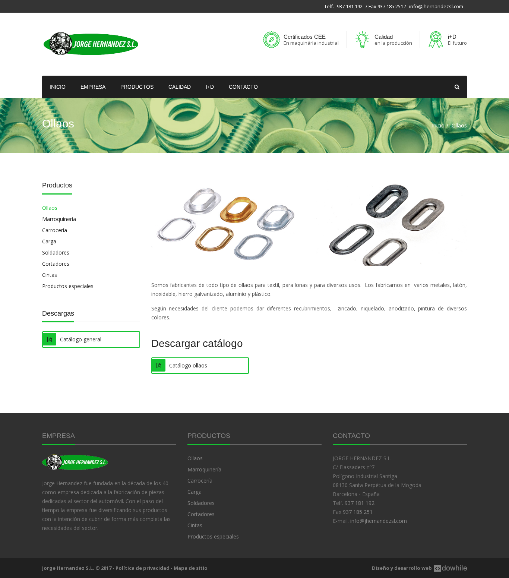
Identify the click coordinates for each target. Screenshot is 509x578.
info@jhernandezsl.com (436, 6)
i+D (210, 87)
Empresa (92, 87)
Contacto (243, 87)
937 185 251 (358, 511)
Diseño (380, 568)
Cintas (49, 274)
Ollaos (49, 207)
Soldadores (55, 252)
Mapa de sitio (191, 568)
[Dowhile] (449, 567)
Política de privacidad (143, 568)
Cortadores (55, 263)
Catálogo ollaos (188, 365)
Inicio (58, 87)
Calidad (179, 87)
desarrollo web (413, 568)
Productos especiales (68, 286)
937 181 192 (350, 6)
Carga (49, 241)
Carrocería (54, 230)
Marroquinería (59, 218)
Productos (137, 87)
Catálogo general (80, 339)
